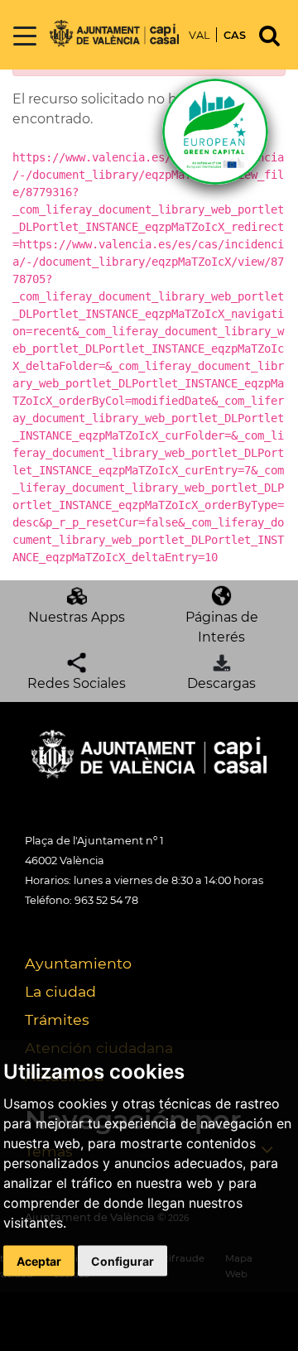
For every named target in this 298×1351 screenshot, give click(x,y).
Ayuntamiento (78, 963)
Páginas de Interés (221, 627)
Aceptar (39, 1260)
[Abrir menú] (24, 37)
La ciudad (60, 991)
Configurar (122, 1260)
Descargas (221, 683)
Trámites (57, 1019)
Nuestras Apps (76, 617)
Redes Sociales (76, 683)
